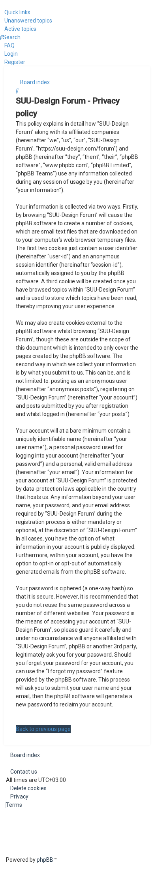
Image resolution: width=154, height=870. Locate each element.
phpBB (45, 860)
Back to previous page (43, 729)
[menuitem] (26, 21)
